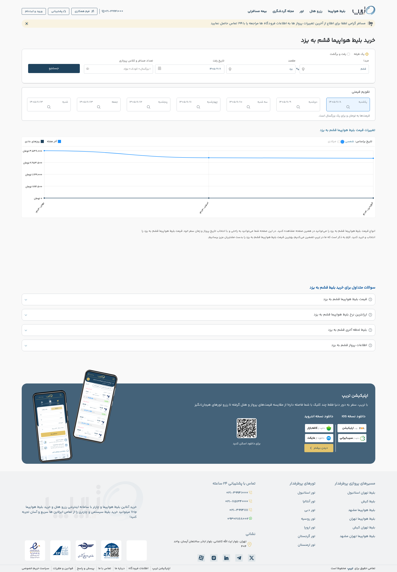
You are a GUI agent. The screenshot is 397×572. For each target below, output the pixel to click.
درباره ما (120, 568)
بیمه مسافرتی (257, 11)
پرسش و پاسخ (85, 568)
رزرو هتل (316, 11)
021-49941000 (113, 11)
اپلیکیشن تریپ (161, 568)
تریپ (350, 568)
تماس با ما (104, 568)
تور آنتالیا (309, 501)
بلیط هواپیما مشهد (361, 510)
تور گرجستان (306, 536)
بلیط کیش (368, 501)
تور (302, 11)
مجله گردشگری (283, 11)
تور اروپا (309, 527)
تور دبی (309, 510)
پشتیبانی (57, 11)
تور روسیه (308, 519)
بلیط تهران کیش (364, 527)
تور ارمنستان (306, 545)
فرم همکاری (82, 11)
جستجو (54, 68)
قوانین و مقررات (63, 568)
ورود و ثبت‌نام (34, 11)
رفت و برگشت (338, 54)
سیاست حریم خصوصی (35, 568)
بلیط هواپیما (337, 11)
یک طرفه (359, 54)
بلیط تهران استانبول (361, 492)
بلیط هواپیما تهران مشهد (357, 536)
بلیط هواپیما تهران (362, 519)
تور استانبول (306, 492)
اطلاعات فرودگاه (138, 568)
